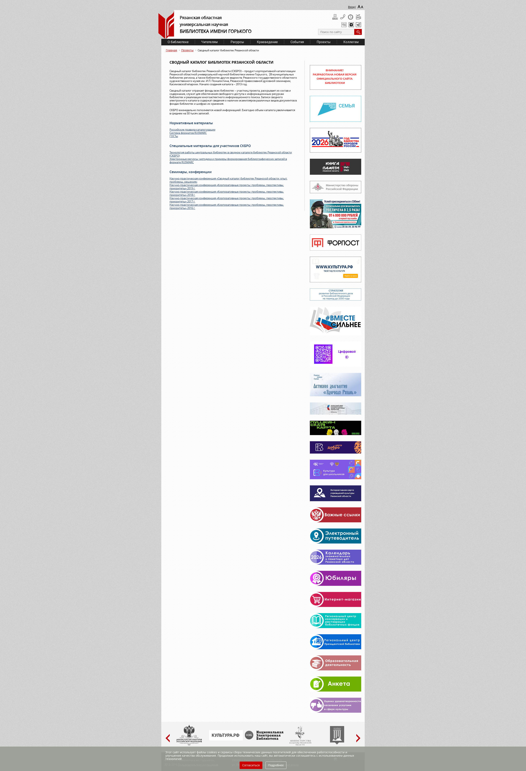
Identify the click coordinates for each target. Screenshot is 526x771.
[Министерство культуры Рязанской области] (300, 744)
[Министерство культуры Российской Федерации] (189, 744)
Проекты (324, 42)
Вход (351, 7)
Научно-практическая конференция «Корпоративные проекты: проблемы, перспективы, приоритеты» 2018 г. (227, 193)
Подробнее (276, 765)
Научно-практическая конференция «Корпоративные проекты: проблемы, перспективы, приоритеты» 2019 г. (227, 186)
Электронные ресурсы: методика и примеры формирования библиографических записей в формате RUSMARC (228, 160)
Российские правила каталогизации (192, 129)
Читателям (209, 42)
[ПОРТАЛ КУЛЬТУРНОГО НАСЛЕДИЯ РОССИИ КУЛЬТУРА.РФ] (226, 739)
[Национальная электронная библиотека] (265, 739)
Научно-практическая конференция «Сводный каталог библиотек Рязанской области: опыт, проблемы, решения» (228, 180)
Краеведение (267, 42)
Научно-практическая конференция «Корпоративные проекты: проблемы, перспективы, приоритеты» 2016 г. (227, 206)
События (297, 42)
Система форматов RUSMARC (188, 133)
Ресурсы (237, 42)
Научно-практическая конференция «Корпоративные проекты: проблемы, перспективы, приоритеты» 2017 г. (227, 199)
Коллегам (351, 42)
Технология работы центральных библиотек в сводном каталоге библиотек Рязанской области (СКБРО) (231, 154)
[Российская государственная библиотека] (337, 743)
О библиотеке (178, 42)
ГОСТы (174, 136)
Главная (171, 50)
